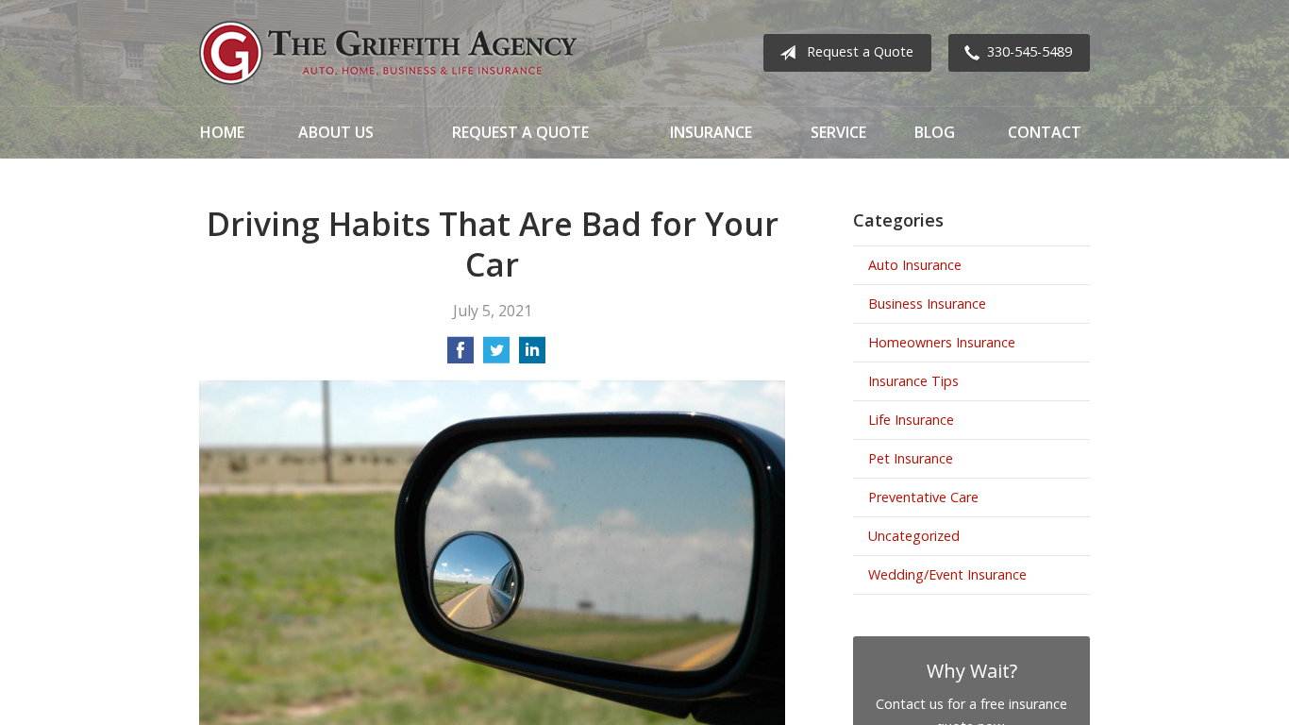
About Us (336, 132)
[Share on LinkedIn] (532, 356)
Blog (934, 132)
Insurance (711, 132)
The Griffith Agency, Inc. (388, 53)
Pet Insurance (910, 458)
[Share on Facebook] (460, 356)
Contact (1044, 132)
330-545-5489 (1029, 51)
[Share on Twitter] (496, 356)
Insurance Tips (913, 381)
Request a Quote (860, 51)
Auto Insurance (915, 265)
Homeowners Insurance (941, 342)
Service (838, 132)
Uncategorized (914, 536)
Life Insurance (911, 420)
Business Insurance (927, 303)
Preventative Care (923, 497)
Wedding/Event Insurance (947, 574)
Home (222, 132)
